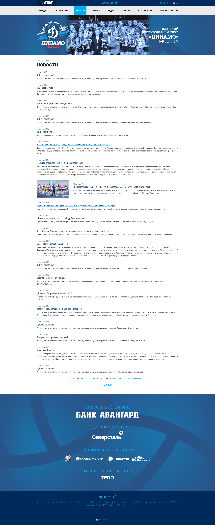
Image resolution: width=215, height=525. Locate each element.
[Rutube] (116, 3)
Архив (107, 385)
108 (114, 378)
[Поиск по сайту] (167, 3)
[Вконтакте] (103, 3)
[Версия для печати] (170, 3)
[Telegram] (111, 3)
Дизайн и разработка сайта (146, 502)
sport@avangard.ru (121, 505)
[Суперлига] (46, 3)
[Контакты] (161, 3)
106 (101, 378)
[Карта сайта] (164, 3)
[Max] (107, 3)
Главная (39, 60)
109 (120, 378)
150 (129, 378)
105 (94, 378)
